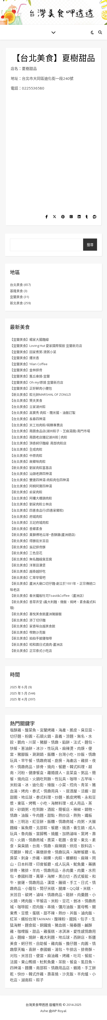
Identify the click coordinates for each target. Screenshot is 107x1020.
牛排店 (71, 949)
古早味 (86, 778)
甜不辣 (49, 912)
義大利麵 (47, 937)
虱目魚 (86, 961)
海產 (62, 729)
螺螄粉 (71, 857)
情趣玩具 (62, 851)
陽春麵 (75, 925)
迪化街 (38, 784)
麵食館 (30, 925)
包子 (84, 918)
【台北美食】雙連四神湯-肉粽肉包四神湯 (39, 480)
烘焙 (73, 845)
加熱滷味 (69, 833)
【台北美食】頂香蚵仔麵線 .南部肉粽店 (38, 443)
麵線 (21, 937)
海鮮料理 (58, 803)
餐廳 (62, 766)
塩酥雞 (15, 729)
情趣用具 (51, 790)
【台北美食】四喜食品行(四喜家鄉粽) (36, 510)
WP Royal (59, 1011)
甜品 (36, 931)
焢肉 (73, 784)
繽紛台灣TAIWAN (36, 918)
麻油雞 (52, 955)
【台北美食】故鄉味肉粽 (28, 461)
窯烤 (84, 833)
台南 (36, 845)
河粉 (21, 772)
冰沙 (40, 748)
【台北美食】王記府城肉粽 (29, 522)
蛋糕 (36, 912)
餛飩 (73, 918)
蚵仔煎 (26, 943)
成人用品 (77, 803)
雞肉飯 (56, 943)
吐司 (77, 955)
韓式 (28, 851)
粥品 (84, 772)
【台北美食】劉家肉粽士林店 (31, 504)
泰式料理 (43, 797)
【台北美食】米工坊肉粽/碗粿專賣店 (36, 425)
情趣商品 (24, 766)
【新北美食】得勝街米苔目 (29, 541)
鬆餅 (69, 894)
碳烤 (28, 894)
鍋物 (88, 809)
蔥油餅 (26, 748)
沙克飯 (67, 973)
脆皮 (73, 729)
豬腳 (43, 742)
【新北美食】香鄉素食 (26, 528)
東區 (21, 803)
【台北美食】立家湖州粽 (28, 406)
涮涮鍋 (38, 754)
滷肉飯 (86, 912)
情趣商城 (43, 760)
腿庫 (62, 888)
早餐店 (41, 900)
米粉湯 (15, 784)
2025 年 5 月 (18, 693)
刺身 (25, 857)
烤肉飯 (26, 900)
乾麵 (62, 839)
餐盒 (73, 961)
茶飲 (62, 961)
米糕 (87, 888)
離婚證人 (54, 772)
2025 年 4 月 (18, 699)
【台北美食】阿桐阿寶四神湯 (31, 486)
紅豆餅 (38, 821)
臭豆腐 (86, 729)
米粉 (54, 900)
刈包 (13, 955)
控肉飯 (38, 906)
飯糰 (51, 754)
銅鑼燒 (45, 925)
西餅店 (79, 937)
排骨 (40, 766)
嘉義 (58, 736)
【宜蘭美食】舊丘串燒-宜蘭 (30, 376)
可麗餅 (15, 851)
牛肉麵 (38, 815)
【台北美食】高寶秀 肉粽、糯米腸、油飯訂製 (42, 412)
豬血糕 (60, 925)
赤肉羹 (67, 870)
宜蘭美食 (16, 297)
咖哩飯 (23, 931)
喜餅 (32, 949)
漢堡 (51, 882)
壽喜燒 (52, 973)
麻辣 (84, 857)
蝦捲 (77, 967)
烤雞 (66, 955)
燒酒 (66, 827)
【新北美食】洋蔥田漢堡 (28, 565)
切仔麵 (15, 736)
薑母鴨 (82, 906)
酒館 (51, 809)
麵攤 (28, 967)
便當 (40, 955)
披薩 (21, 882)
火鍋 (21, 839)
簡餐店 (64, 809)
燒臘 (54, 833)
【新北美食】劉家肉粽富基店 (31, 467)
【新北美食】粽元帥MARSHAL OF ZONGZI (40, 394)
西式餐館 (80, 876)
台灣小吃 (65, 754)
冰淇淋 (64, 931)
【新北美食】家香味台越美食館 (32, 626)
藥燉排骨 (43, 851)
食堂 (73, 839)
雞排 (84, 760)
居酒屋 (71, 790)
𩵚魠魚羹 (47, 961)
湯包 (58, 949)
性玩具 (52, 748)
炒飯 (81, 754)
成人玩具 (62, 864)
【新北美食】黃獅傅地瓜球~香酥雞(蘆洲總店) (42, 534)
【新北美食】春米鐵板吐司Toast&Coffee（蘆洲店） (48, 595)
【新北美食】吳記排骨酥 (28, 547)
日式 (84, 882)
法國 (13, 961)
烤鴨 (32, 803)
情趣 (54, 742)
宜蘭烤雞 (47, 729)
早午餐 (26, 760)
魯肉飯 (26, 833)
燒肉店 (23, 778)
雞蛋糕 (49, 931)
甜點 (51, 815)
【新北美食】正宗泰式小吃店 (31, 650)
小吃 (43, 803)
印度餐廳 (43, 864)
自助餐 (41, 943)
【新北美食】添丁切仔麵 (28, 620)
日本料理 (24, 864)
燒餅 (32, 937)
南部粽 (41, 967)
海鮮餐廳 (80, 851)
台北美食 (16, 284)
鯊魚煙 (26, 827)
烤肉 (25, 790)
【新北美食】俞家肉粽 (26, 492)
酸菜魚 (30, 729)
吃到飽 (38, 809)
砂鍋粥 (23, 809)
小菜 (62, 784)
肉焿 (81, 748)
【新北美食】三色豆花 (26, 553)
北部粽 (41, 827)
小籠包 (30, 888)
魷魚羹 (79, 864)
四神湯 (15, 967)
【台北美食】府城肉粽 (26, 516)
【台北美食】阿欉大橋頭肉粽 (31, 498)
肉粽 (58, 857)
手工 (73, 882)
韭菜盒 (71, 772)
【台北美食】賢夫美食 (26, 400)
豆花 (66, 900)
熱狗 (77, 815)
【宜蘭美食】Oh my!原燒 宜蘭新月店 (36, 382)
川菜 (32, 742)
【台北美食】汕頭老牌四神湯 (31, 473)
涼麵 (69, 736)
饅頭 (62, 882)
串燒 (51, 906)
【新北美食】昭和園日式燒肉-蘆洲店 (36, 644)
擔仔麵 (71, 943)
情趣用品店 (60, 967)
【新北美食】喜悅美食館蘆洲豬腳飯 (36, 614)
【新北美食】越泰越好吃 (28, 571)
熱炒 (62, 912)
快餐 (13, 748)
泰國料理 (24, 876)
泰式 (36, 790)
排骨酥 (86, 949)
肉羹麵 (82, 894)
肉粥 (81, 821)
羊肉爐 (82, 973)
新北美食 (16, 303)
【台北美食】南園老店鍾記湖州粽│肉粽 (38, 437)
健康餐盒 (36, 772)
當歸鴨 (41, 833)
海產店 (71, 760)
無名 (81, 736)
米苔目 (15, 894)
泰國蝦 (45, 949)
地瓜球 (26, 797)
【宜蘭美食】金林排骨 (26, 370)
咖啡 (73, 778)
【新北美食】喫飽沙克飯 (28, 632)
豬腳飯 (23, 754)
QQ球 (74, 888)
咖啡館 (23, 906)
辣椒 (77, 809)
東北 (84, 839)
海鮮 (51, 876)
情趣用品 (51, 870)
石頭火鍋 (43, 736)
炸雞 (36, 857)
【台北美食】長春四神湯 (28, 419)
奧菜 (51, 839)
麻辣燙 (67, 748)
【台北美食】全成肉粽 (26, 449)
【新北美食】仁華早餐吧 (28, 577)
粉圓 (28, 736)
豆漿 (25, 912)
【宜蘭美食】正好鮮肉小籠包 (31, 388)
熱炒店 (64, 815)
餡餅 (66, 742)
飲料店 (86, 845)
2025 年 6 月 (18, 687)
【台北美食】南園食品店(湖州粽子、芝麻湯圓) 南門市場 (50, 431)
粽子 (40, 979)
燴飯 (51, 784)
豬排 (25, 870)
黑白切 (64, 876)
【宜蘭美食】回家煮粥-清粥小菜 (33, 352)
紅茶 (13, 918)
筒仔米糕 (47, 888)
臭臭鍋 (23, 845)
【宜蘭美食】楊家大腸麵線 (29, 339)
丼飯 (73, 912)
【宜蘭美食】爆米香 (24, 358)
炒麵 (58, 797)
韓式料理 (77, 766)
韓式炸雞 (36, 973)
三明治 (23, 821)
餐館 (88, 955)
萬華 (40, 876)
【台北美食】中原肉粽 (26, 455)
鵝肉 (21, 742)
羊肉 (36, 870)
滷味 (40, 894)
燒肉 (51, 766)
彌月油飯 (65, 906)
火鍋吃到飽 (41, 778)
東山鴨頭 (28, 961)
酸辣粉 (59, 918)
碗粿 (47, 857)
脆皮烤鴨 (73, 797)
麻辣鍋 (60, 845)
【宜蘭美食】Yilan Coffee (29, 364)
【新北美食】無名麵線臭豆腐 (31, 559)
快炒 (21, 973)
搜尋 (90, 245)
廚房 (58, 760)
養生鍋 (79, 827)
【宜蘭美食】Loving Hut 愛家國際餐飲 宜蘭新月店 (46, 345)
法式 (77, 742)
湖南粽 (26, 979)
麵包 (88, 742)
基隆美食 (16, 291)
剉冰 (77, 900)
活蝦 (84, 790)
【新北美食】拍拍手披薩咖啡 (31, 638)
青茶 (84, 784)
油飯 (25, 815)
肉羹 (81, 870)
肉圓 (84, 943)
